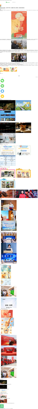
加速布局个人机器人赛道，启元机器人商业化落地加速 (5, 308)
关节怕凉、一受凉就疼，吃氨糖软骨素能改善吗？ (4, 309)
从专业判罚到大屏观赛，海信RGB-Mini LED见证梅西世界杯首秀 (6, 296)
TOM (0, 231)
